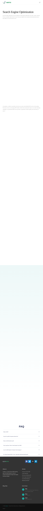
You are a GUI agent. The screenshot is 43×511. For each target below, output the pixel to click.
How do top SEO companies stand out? (10, 436)
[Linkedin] (35, 461)
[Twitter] (29, 461)
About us (4, 469)
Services (23, 469)
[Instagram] (32, 461)
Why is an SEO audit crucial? (8, 440)
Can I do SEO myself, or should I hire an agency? (12, 449)
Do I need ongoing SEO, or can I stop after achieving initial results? (15, 454)
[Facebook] (26, 461)
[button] (21, 432)
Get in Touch (24, 485)
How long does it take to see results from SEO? (12, 445)
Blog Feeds (5, 485)
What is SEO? (5, 431)
